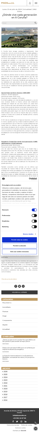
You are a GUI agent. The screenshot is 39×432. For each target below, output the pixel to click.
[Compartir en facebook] (15, 286)
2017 (5, 397)
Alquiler (5, 325)
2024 (5, 377)
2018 (5, 394)
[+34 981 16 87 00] (35, 422)
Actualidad (27, 9)
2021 (5, 386)
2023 (5, 380)
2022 (5, 383)
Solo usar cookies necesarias (19, 251)
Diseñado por (17, 430)
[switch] (34, 215)
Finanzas (5, 311)
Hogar (4, 316)
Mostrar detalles (28, 234)
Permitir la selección (19, 245)
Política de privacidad (13, 425)
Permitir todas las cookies (19, 240)
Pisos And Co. (7, 303)
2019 (5, 392)
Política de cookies (26, 425)
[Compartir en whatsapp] (23, 286)
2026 (5, 372)
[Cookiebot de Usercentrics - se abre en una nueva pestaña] (29, 179)
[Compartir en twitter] (19, 286)
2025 (5, 374)
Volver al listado (19, 292)
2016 (5, 400)
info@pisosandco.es (19, 415)
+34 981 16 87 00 (19, 418)
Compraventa (7, 320)
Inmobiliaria (6, 307)
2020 (5, 389)
